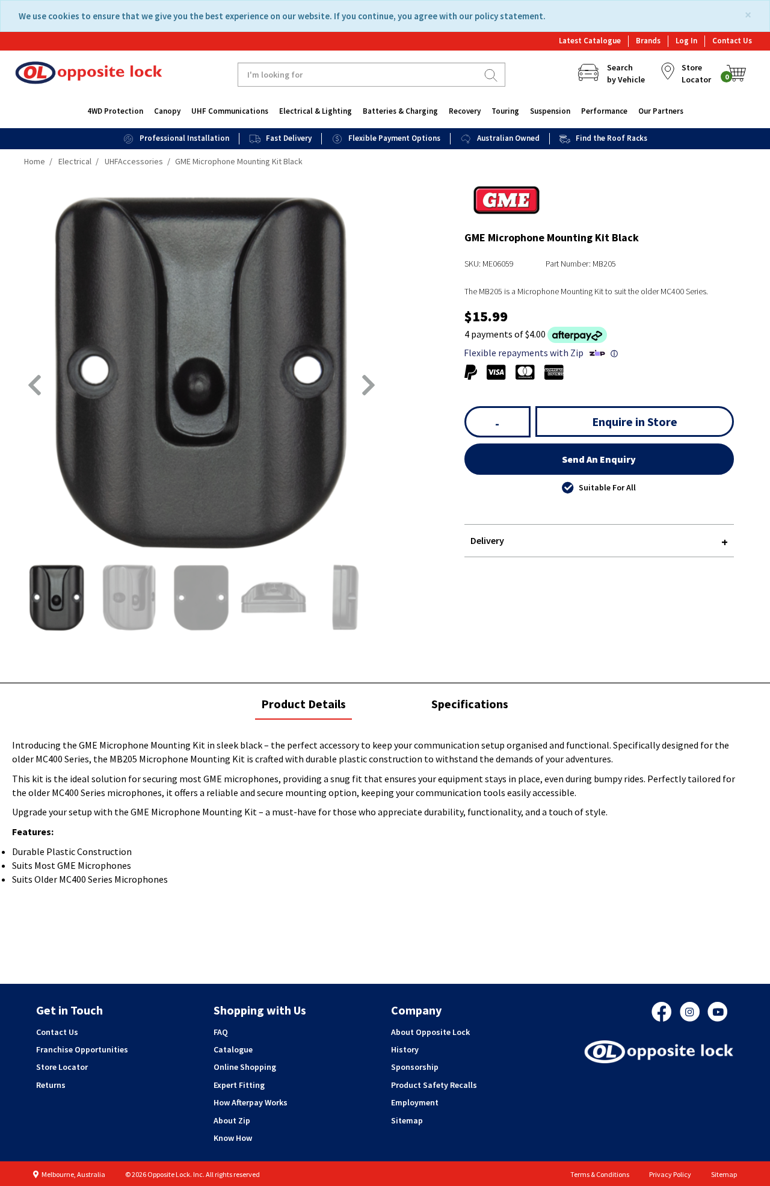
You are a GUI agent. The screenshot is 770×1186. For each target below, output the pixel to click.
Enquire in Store (634, 421)
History (405, 1049)
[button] (34, 385)
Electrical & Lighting (315, 111)
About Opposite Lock (430, 1032)
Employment (415, 1102)
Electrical (74, 161)
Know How (233, 1137)
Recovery (465, 111)
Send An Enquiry (599, 459)
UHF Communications (229, 111)
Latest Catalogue (590, 41)
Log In (686, 41)
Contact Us (732, 41)
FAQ (221, 1032)
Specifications (469, 703)
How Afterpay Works (251, 1102)
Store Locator (62, 1066)
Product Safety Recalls (434, 1084)
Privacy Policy (670, 1174)
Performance (604, 111)
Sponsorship (415, 1066)
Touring (505, 111)
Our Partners (660, 111)
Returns (51, 1084)
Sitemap (407, 1120)
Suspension (550, 111)
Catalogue (233, 1049)
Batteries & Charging (400, 111)
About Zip (232, 1120)
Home (34, 161)
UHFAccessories (134, 161)
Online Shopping (245, 1066)
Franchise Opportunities (82, 1049)
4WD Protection (115, 111)
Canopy (167, 111)
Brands (648, 41)
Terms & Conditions (599, 1174)
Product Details (303, 708)
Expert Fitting (239, 1084)
